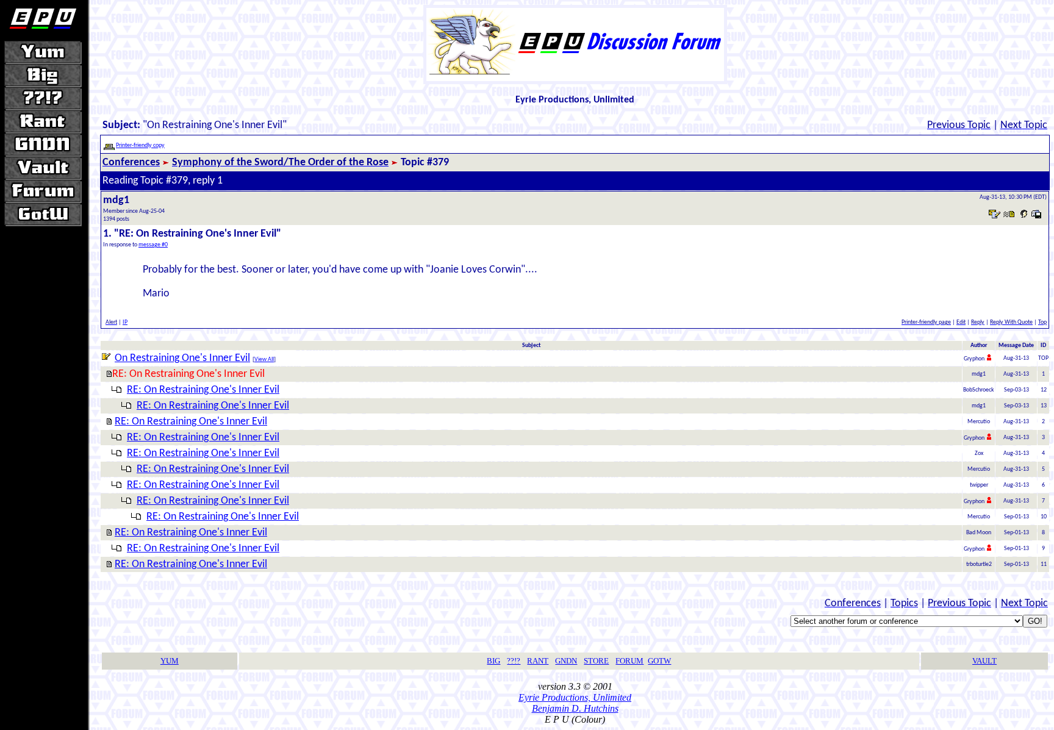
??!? (513, 660)
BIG (493, 660)
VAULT (984, 660)
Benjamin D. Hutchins (575, 708)
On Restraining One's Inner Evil (182, 358)
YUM (169, 660)
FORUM (629, 660)
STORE (596, 660)
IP (125, 322)
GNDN (566, 660)
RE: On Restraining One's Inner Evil (203, 390)
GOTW (659, 660)
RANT (537, 660)
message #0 (153, 245)
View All (264, 359)
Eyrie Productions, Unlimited (574, 697)
